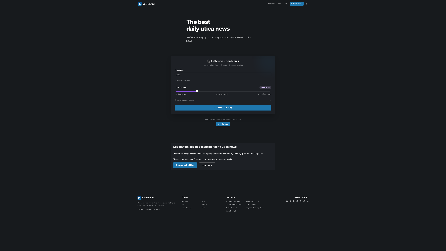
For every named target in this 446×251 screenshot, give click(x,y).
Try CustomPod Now (185, 165)
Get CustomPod (296, 4)
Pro (279, 4)
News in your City (252, 201)
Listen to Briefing (224, 108)
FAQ (286, 4)
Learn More (207, 165)
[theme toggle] (306, 4)
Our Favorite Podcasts (234, 204)
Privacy (204, 204)
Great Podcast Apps (233, 201)
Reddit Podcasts (232, 208)
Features (271, 4)
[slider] (197, 91)
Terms (204, 208)
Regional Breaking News (255, 208)
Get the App (223, 124)
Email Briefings (187, 208)
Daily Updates (251, 204)
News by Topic (231, 211)
